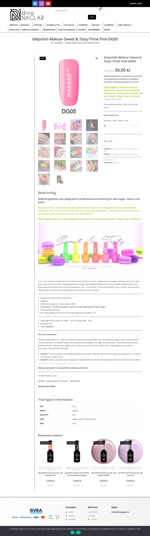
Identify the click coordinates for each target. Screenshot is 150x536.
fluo (112, 154)
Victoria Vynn (47, 469)
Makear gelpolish (116, 157)
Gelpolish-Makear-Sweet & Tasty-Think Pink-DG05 (82, 43)
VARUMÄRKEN (93, 30)
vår (115, 160)
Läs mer (50, 485)
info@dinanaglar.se (120, 512)
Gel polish (115, 149)
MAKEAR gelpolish (133, 149)
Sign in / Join (136, 3)
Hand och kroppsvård (66, 30)
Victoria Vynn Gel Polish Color (54, 469)
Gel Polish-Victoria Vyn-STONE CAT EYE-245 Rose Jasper (77, 474)
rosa (132, 157)
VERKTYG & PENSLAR (30, 30)
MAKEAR (123, 149)
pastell (124, 157)
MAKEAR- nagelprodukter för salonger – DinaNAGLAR (59, 381)
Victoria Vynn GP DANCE (107, 467)
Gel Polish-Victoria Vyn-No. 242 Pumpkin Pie (50, 474)
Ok (72, 532)
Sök (92, 17)
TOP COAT (64, 348)
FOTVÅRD (81, 30)
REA (105, 151)
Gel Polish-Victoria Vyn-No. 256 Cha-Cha (130, 474)
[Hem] (51, 43)
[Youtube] (48, 3)
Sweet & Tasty (108, 160)
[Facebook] (35, 3)
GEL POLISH (69, 25)
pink (129, 157)
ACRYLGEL (38, 25)
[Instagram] (42, 3)
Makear (106, 157)
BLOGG (107, 30)
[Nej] (147, 531)
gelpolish (123, 154)
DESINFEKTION (49, 30)
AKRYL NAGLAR (124, 25)
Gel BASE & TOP (53, 25)
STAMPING (83, 25)
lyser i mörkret (132, 154)
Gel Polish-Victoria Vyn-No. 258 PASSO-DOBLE (103, 474)
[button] (97, 58)
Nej (78, 532)
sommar (138, 157)
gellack (116, 154)
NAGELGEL (24, 25)
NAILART (95, 25)
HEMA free (13, 25)
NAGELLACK (14, 30)
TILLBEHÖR (108, 25)
